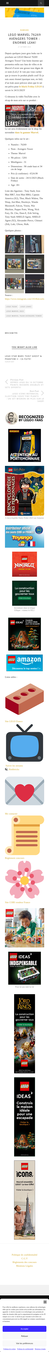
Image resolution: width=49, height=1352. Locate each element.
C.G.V (24, 1258)
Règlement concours (14, 858)
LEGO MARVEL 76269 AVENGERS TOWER (24, 316)
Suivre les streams (14, 765)
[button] (45, 1302)
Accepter (24, 1329)
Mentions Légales (40, 1349)
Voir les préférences (24, 1343)
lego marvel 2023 (15, 311)
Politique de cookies (9, 1349)
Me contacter (11, 813)
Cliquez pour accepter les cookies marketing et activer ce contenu (24, 115)
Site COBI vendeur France (17, 902)
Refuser (24, 1336)
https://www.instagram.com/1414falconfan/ (25, 299)
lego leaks (25, 307)
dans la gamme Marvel (26, 132)
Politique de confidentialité (25, 1349)
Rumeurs (24, 30)
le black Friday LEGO (30, 86)
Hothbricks (14, 769)
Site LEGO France (14, 721)
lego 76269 (11, 307)
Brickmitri (11, 333)
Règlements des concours (25, 1262)
